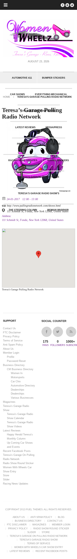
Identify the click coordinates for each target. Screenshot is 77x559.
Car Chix (16, 381)
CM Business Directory (20, 369)
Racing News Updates (22, 160)
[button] (38, 254)
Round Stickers (58, 160)
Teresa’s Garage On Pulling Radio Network (39, 536)
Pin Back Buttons (29, 144)
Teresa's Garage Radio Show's (38, 193)
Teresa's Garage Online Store (38, 177)
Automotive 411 (22, 77)
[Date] (4, 198)
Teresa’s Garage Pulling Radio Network (23, 289)
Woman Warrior (58, 210)
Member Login (11, 352)
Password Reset (16, 360)
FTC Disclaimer (12, 332)
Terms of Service (13, 340)
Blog (61, 517)
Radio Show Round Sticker (18, 463)
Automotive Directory (23, 385)
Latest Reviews (25, 127)
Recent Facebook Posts (17, 451)
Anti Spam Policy (13, 344)
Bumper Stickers (53, 77)
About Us (8, 348)
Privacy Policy (11, 336)
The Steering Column (23, 210)
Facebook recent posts (39, 110)
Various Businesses (22, 397)
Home (6, 97)
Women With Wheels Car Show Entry (38, 547)
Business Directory (14, 365)
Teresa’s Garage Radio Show (39, 539)
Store (6, 475)
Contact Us (9, 328)
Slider (6, 479)
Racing (55, 144)
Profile (10, 356)
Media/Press (54, 127)
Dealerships (17, 389)
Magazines (9, 401)
